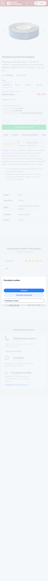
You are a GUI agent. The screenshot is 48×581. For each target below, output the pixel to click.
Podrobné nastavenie (24, 295)
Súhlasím (24, 290)
